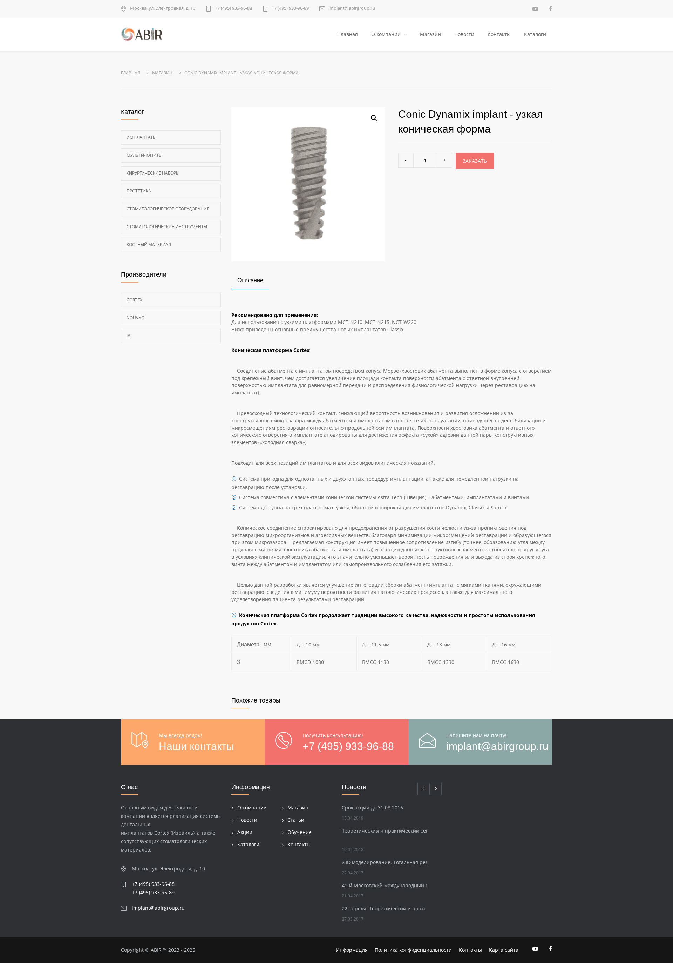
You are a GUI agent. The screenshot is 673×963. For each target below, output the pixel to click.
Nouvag (135, 318)
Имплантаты (141, 137)
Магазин (430, 34)
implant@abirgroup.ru (351, 8)
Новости (464, 34)
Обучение (299, 832)
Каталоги (535, 34)
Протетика (139, 191)
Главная (348, 34)
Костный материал (149, 244)
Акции (244, 832)
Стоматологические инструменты (167, 227)
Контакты (499, 34)
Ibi (129, 336)
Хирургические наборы (153, 173)
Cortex (134, 300)
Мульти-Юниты (144, 155)
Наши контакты (196, 746)
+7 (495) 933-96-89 (290, 8)
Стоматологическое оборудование (168, 209)
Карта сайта (503, 950)
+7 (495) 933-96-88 (233, 8)
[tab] (250, 281)
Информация (352, 950)
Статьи (295, 819)
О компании (386, 34)
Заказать (475, 160)
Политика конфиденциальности (413, 950)
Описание (250, 280)
